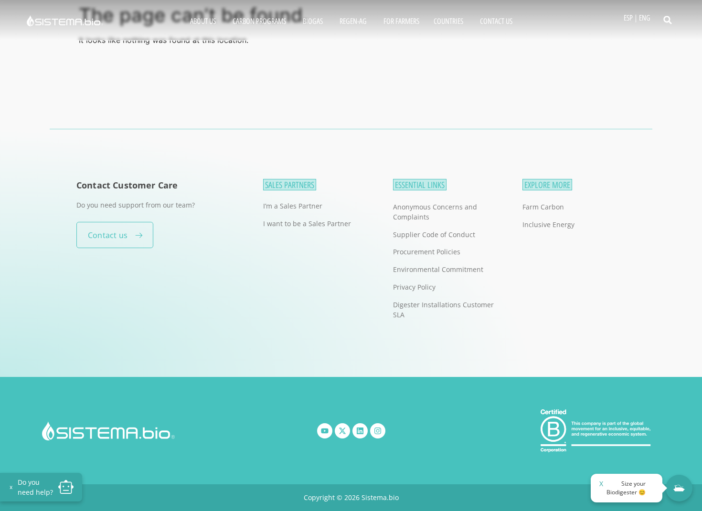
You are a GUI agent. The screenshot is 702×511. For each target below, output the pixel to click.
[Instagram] (377, 430)
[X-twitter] (342, 430)
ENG (644, 17)
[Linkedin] (360, 430)
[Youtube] (324, 430)
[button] (667, 20)
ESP (628, 17)
